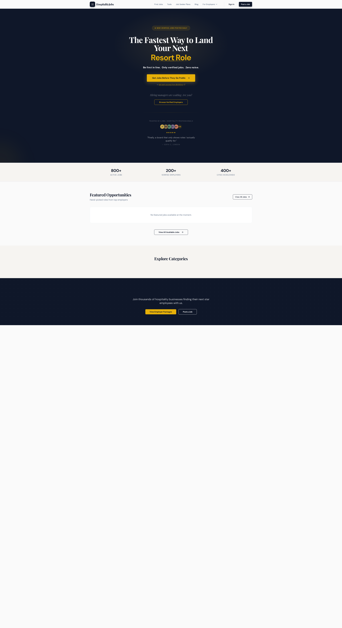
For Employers (209, 4)
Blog (196, 4)
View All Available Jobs (169, 232)
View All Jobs (241, 197)
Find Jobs (158, 4)
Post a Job (245, 4)
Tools (169, 4)
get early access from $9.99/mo (171, 84)
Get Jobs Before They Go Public (169, 78)
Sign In (231, 4)
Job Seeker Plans (183, 4)
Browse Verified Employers (171, 102)
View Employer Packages (161, 312)
